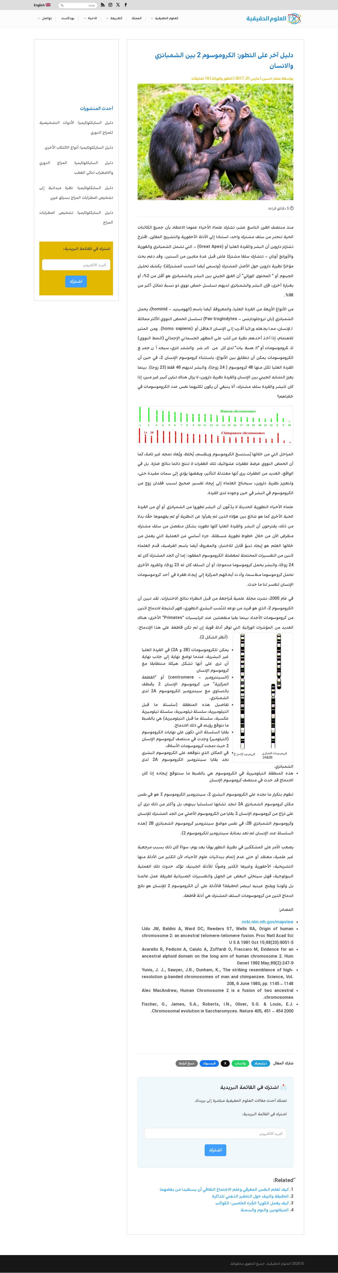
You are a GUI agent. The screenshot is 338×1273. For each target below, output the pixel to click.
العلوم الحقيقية (166, 19)
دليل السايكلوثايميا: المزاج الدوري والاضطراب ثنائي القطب (76, 168)
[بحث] (62, 5)
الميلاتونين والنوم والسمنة (265, 1210)
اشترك (76, 281)
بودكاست (67, 19)
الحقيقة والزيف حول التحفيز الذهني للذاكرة (250, 1196)
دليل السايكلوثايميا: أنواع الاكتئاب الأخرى (79, 148)
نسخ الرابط (186, 1063)
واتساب (240, 1063)
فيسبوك (209, 1063)
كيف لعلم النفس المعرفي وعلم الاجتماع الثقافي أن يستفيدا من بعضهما (224, 1189)
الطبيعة (116, 19)
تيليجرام (261, 1063)
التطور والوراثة (222, 78)
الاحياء (92, 19)
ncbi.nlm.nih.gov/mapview (267, 922)
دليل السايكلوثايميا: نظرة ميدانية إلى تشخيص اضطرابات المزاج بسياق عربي (76, 193)
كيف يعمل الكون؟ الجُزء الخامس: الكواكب (252, 1203)
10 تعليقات (200, 78)
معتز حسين (271, 78)
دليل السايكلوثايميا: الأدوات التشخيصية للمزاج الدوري (76, 128)
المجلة (137, 19)
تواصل (47, 19)
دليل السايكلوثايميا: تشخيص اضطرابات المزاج (76, 217)
